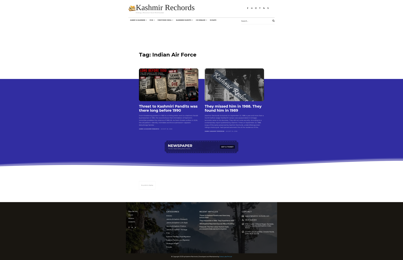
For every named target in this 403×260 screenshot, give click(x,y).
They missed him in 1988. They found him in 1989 (233, 108)
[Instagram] (255, 8)
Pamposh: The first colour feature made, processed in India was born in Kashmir (214, 228)
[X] (268, 8)
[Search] (273, 21)
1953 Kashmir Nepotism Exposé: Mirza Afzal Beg (217, 224)
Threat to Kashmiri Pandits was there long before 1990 (168, 108)
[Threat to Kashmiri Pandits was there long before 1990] (168, 84)
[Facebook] (247, 8)
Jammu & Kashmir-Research (149, 129)
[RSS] (264, 8)
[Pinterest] (259, 8)
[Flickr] (251, 8)
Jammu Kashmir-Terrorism (214, 131)
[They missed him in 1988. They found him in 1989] (234, 84)
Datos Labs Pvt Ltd (225, 256)
